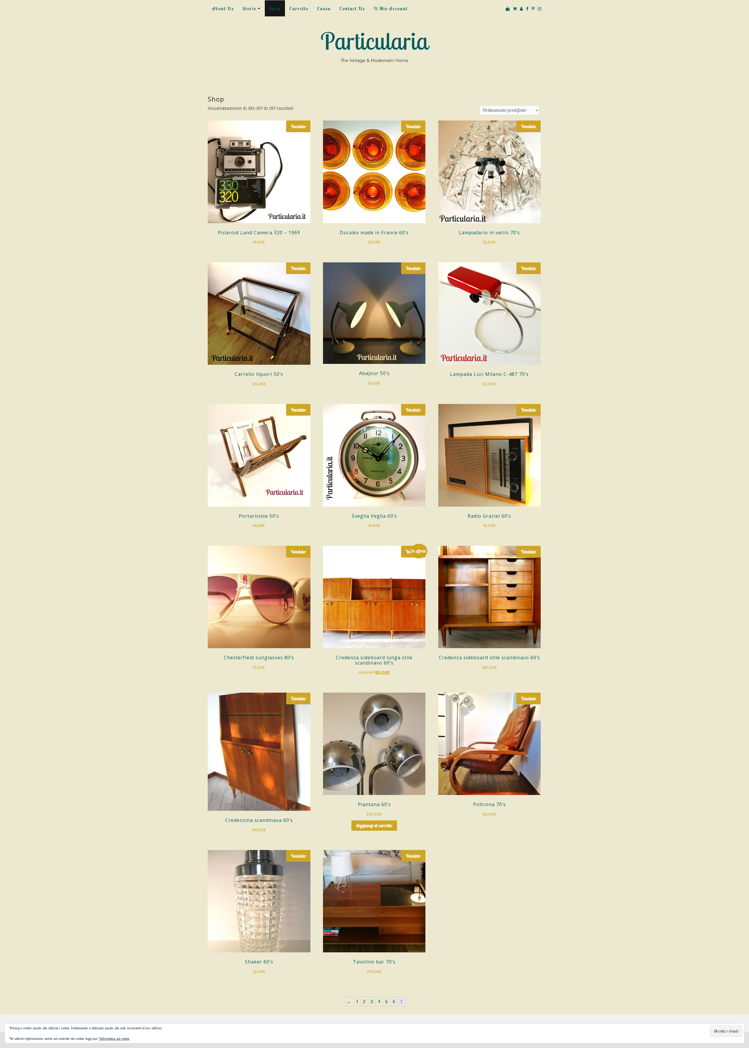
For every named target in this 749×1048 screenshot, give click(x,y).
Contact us (352, 8)
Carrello (298, 8)
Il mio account (391, 8)
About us (223, 8)
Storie (249, 8)
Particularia (374, 41)
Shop (275, 8)
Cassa (324, 8)
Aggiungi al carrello (374, 825)
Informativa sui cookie (114, 1038)
